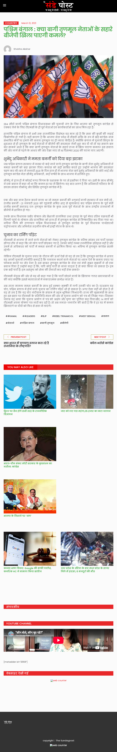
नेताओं (11, 323)
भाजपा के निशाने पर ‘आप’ (17, 515)
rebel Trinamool (63, 316)
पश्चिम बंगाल (28, 323)
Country (11, 23)
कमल (106, 316)
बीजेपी (65, 323)
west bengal (88, 316)
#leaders (29, 316)
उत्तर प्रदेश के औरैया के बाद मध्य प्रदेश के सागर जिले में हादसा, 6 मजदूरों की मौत (85, 570)
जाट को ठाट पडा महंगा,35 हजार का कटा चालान (86, 411)
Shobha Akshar (22, 49)
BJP (44, 316)
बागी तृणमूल (48, 323)
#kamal (12, 316)
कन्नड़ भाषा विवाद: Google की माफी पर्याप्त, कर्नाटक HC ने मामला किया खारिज (27, 570)
